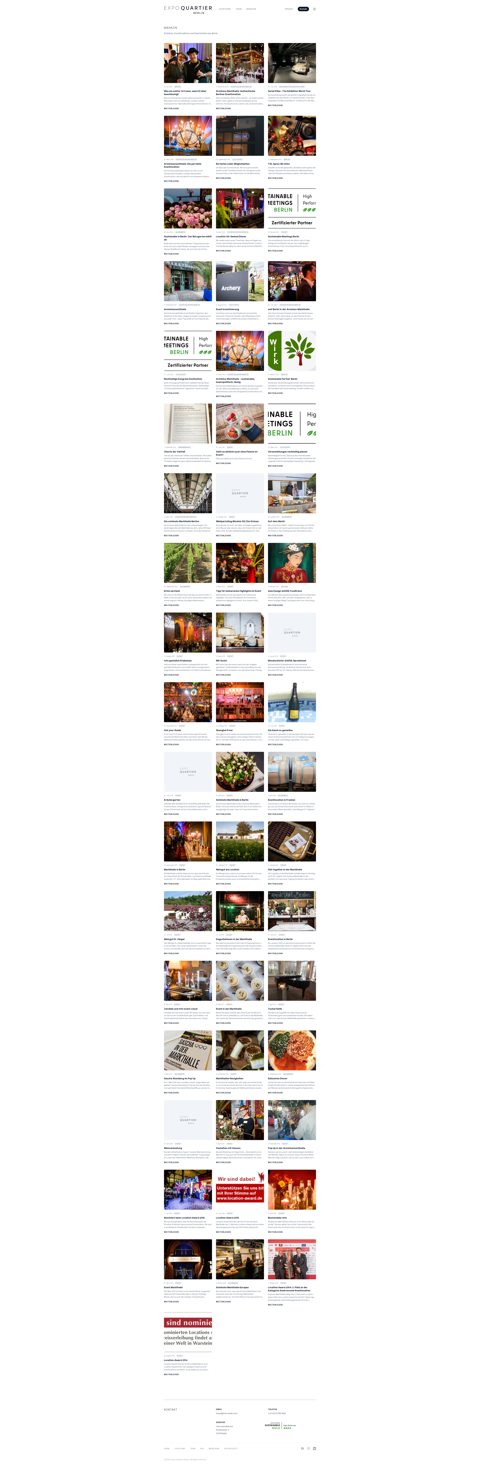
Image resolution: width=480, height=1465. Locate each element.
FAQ (202, 1448)
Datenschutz (231, 1448)
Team (239, 9)
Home (166, 1448)
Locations (225, 9)
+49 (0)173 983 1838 (277, 1413)
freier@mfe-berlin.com (227, 1413)
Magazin (251, 9)
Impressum (214, 1448)
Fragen (289, 9)
